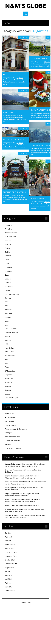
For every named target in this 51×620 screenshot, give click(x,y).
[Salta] (15, 71)
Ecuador (8, 279)
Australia (8, 240)
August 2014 (9, 568)
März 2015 (9, 541)
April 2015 (8, 537)
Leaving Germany (11, 333)
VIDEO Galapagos (11, 398)
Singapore (8, 375)
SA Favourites (10, 371)
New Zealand (10, 348)
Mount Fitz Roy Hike (13, 139)
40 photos (47, 148)
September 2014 (11, 564)
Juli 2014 (8, 571)
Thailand (8, 386)
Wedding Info (9, 414)
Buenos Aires (37, 198)
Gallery (7, 290)
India (6, 302)
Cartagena (9, 433)
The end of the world (14, 192)
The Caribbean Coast (12, 437)
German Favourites (12, 294)
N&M (6, 344)
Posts (7, 367)
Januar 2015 (9, 548)
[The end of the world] (15, 189)
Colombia (8, 267)
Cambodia (8, 256)
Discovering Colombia (13, 448)
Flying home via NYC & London (16, 429)
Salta (6, 74)
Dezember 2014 (10, 552)
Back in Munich (10, 425)
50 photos (20, 195)
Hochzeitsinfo (10, 417)
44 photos (20, 78)
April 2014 (8, 583)
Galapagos (9, 287)
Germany (8, 298)
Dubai (7, 275)
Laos (6, 321)
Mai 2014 (8, 579)
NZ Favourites (10, 356)
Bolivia (7, 248)
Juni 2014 (8, 575)
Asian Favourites (11, 233)
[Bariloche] (15, 109)
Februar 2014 (10, 591)
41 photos (20, 143)
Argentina (23, 37)
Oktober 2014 (10, 560)
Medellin (8, 444)
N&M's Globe (25, 6)
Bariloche (8, 112)
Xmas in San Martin (41, 110)
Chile (7, 260)
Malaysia (8, 336)
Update (7, 394)
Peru (6, 359)
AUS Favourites (10, 237)
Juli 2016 (8, 533)
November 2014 (10, 556)
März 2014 (9, 587)
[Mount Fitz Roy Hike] (15, 136)
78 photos (20, 115)
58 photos (47, 113)
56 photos (47, 62)
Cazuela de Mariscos (12, 441)
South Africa (9, 379)
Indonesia (8, 310)
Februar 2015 (10, 545)
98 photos (47, 202)
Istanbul (8, 317)
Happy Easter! (10, 421)
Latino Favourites (11, 329)
